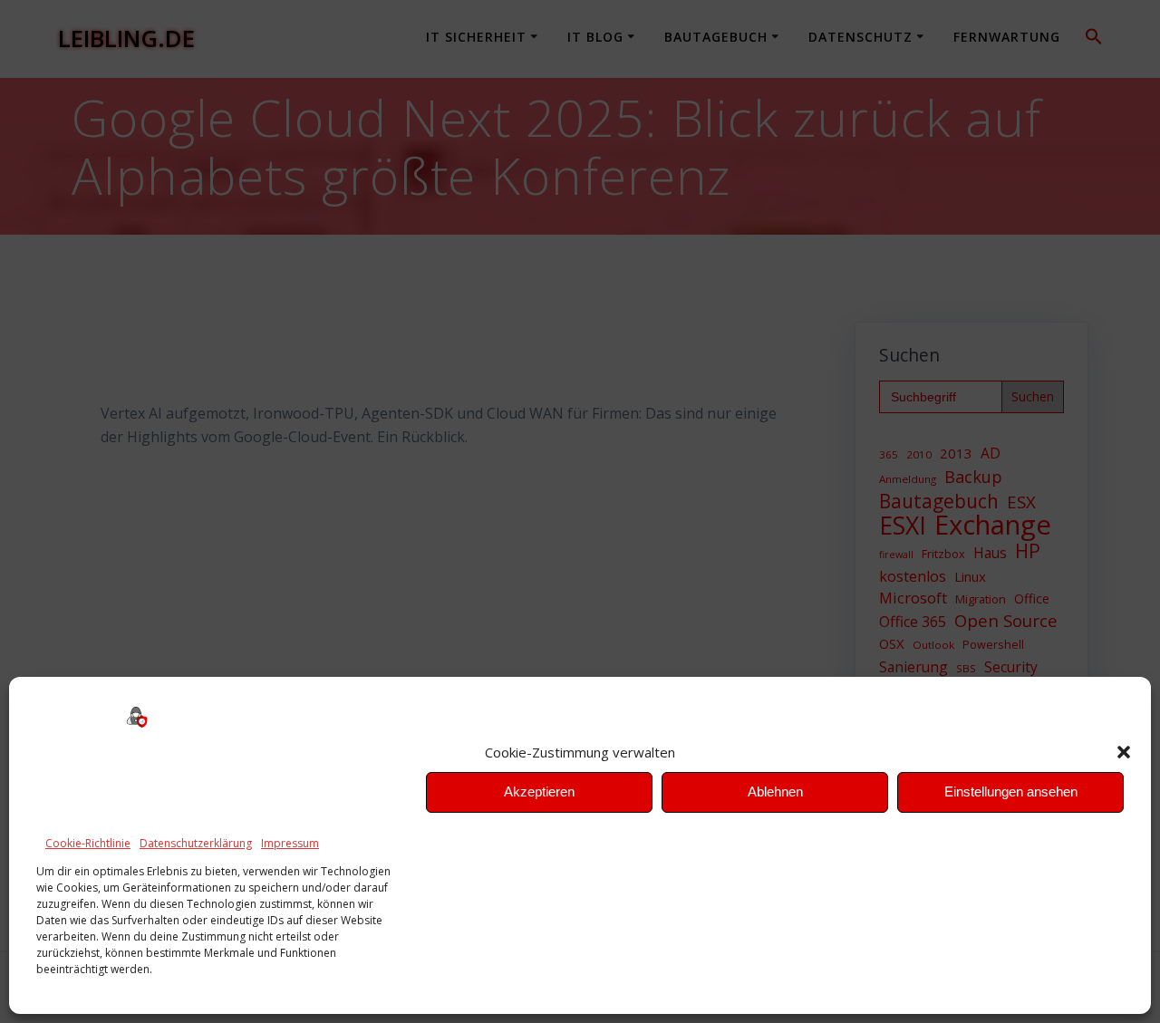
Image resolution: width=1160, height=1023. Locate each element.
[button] (1124, 752)
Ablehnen (775, 792)
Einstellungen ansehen (1011, 792)
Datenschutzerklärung (196, 843)
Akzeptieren (539, 792)
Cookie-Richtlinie (87, 843)
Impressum (290, 843)
